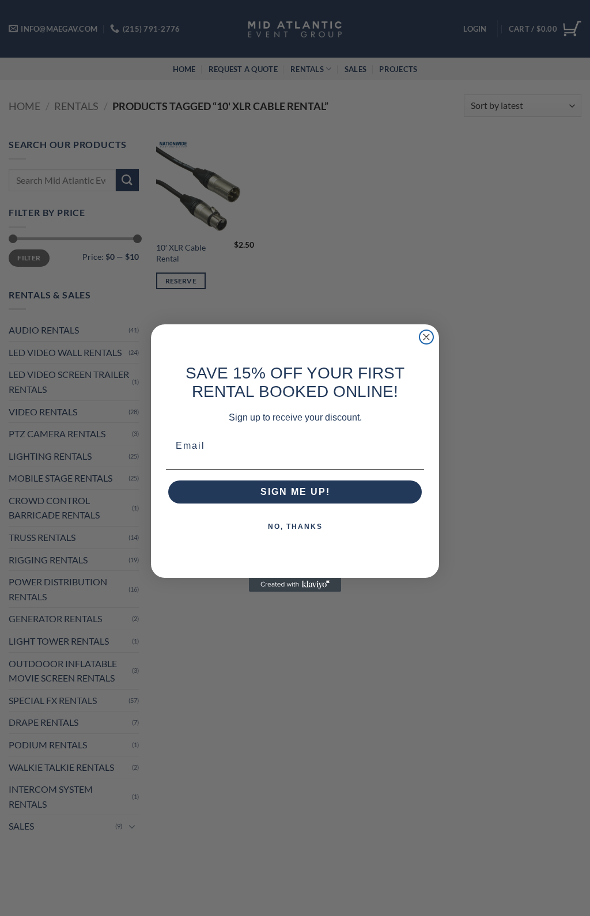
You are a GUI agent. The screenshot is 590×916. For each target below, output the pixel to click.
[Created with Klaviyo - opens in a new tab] (295, 585)
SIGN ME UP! (295, 492)
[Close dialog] (426, 337)
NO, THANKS (295, 527)
